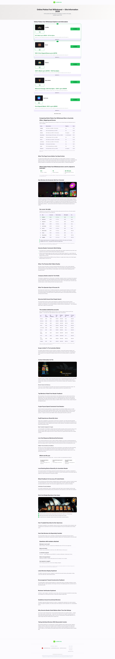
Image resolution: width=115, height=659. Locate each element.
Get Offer (75, 28)
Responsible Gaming (70, 651)
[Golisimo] (39, 62)
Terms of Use (70, 649)
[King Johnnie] (39, 80)
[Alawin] (39, 45)
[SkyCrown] (39, 98)
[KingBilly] (39, 27)
